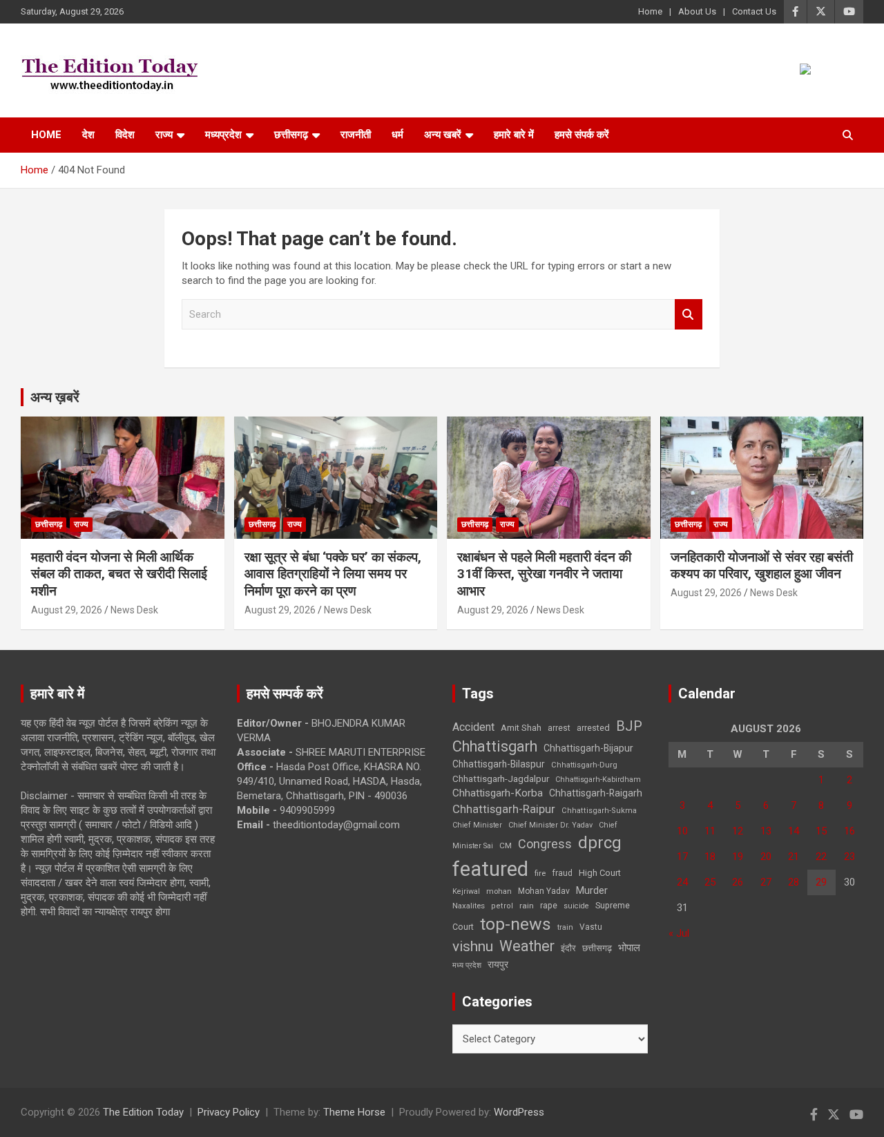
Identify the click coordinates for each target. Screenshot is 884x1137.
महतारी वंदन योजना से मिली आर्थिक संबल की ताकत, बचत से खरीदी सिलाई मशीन (119, 574)
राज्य (164, 134)
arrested (593, 728)
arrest (559, 728)
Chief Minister (477, 825)
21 (793, 856)
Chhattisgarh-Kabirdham (598, 779)
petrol (502, 905)
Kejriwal (466, 891)
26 (737, 882)
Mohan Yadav (544, 891)
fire (540, 873)
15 (821, 831)
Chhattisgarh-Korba (497, 793)
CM (505, 845)
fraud (562, 873)
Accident (473, 727)
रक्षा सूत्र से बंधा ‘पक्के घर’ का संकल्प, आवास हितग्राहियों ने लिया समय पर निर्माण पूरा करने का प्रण (332, 574)
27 (765, 882)
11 (709, 831)
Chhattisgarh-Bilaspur (498, 764)
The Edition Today (143, 1112)
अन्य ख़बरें (54, 397)
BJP (629, 726)
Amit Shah (521, 728)
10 (682, 831)
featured (490, 869)
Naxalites (468, 905)
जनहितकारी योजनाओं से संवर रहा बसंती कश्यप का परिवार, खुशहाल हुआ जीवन (762, 565)
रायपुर (498, 964)
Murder (592, 890)
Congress (545, 844)
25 (709, 882)
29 (821, 882)
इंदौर (568, 948)
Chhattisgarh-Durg (584, 765)
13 (765, 831)
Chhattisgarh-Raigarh (595, 793)
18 (709, 856)
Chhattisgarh (494, 746)
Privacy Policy (229, 1112)
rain (526, 905)
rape (548, 905)
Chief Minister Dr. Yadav (550, 825)
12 (737, 831)
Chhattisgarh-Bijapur (588, 748)
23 (849, 856)
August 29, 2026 (66, 609)
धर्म (397, 134)
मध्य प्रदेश (466, 965)
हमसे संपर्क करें (582, 134)
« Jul (679, 933)
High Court (600, 873)
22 (821, 856)
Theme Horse (354, 1112)
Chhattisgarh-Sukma (599, 810)
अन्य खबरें (442, 134)
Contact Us (754, 11)
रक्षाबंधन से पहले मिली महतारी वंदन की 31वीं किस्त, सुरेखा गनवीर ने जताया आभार (544, 574)
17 (682, 856)
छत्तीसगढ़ (291, 134)
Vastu (590, 927)
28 (793, 882)
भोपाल (629, 948)
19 (737, 856)
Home (650, 11)
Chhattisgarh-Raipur (503, 809)
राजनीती (355, 134)
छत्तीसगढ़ (597, 948)
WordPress (519, 1112)
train (565, 927)
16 (849, 831)
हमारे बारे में (514, 134)
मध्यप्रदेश (223, 134)
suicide (576, 905)
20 (765, 856)
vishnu (472, 946)
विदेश (125, 134)
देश (88, 134)
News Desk (134, 609)
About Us (697, 11)
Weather (527, 946)
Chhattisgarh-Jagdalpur (500, 778)
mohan (499, 891)
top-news (515, 924)
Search (688, 314)
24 (682, 882)
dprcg (600, 842)
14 (793, 831)
